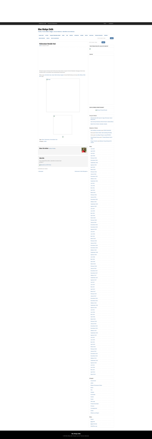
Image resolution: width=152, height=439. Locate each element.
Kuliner (81, 35)
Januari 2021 (93, 197)
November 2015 (94, 328)
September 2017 (94, 277)
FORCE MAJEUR (107, 130)
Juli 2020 (93, 208)
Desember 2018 (94, 245)
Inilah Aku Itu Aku (42, 23)
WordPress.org (94, 426)
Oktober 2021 (94, 178)
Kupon (86, 35)
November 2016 (94, 300)
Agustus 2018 (94, 254)
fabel (43, 139)
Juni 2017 (93, 284)
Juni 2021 (93, 185)
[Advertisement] (47, 11)
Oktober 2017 (94, 275)
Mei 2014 (93, 369)
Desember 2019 (94, 224)
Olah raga (91, 35)
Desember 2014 (94, 353)
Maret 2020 (93, 217)
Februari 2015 (94, 349)
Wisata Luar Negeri (55, 38)
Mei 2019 (93, 236)
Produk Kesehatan (98, 35)
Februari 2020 (94, 220)
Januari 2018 (93, 268)
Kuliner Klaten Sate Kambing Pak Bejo (103, 132)
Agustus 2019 (94, 229)
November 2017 (94, 273)
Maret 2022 (93, 169)
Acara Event (41, 35)
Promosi (106, 35)
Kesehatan (76, 35)
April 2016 (93, 316)
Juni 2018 (93, 257)
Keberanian (47, 139)
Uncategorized (42, 38)
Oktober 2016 (94, 303)
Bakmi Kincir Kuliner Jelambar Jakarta (99, 124)
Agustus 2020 (94, 206)
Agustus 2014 (94, 362)
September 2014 (94, 360)
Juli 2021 (93, 183)
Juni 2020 (93, 211)
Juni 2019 (93, 234)
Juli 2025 (93, 148)
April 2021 (93, 190)
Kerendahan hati (53, 139)
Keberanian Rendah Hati (47, 43)
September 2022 (94, 162)
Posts (105, 23)
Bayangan (41, 171)
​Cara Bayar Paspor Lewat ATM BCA (103, 135)
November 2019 (94, 227)
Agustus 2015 (94, 335)
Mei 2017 (93, 286)
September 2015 (94, 332)
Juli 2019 (93, 231)
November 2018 (94, 247)
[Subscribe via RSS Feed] (45, 165)
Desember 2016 (94, 298)
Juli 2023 (93, 153)
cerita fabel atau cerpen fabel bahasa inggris (54, 75)
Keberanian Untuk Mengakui (81, 171)
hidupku (71, 35)
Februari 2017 (94, 293)
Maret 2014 (93, 374)
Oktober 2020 (94, 201)
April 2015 (93, 344)
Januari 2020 (93, 222)
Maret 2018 (93, 263)
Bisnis (63, 35)
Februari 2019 (94, 240)
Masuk (92, 419)
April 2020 (93, 215)
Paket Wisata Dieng (95, 137)
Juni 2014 (93, 367)
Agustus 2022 (94, 165)
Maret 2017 (93, 291)
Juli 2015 (93, 337)
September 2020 (94, 204)
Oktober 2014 (94, 358)
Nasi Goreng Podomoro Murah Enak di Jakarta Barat (102, 121)
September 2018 (94, 252)
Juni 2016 (93, 312)
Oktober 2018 (94, 250)
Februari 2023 (94, 158)
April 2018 (93, 261)
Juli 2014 (93, 365)
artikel (46, 35)
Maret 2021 (93, 192)
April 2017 (93, 289)
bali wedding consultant (96, 130)
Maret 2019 (93, 238)
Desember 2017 (94, 270)
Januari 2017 (93, 296)
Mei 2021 (93, 188)
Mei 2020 (93, 213)
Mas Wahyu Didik (45, 29)
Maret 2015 (93, 346)
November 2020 (94, 199)
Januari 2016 (93, 323)
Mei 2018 (93, 259)
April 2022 (93, 167)
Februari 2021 (94, 194)
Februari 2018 (94, 266)
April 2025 (93, 151)
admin (40, 45)
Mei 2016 (93, 314)
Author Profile (52, 148)
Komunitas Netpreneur (52, 23)
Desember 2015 (94, 326)
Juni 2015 (93, 339)
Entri (93, 421)
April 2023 (93, 155)
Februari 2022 (94, 171)
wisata (48, 38)
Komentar (94, 423)
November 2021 (94, 176)
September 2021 (94, 181)
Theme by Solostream (84, 435)
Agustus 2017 (94, 280)
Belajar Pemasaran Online (55, 35)
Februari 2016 (94, 321)
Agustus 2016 (94, 307)
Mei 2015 (93, 342)
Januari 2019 (93, 243)
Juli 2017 (93, 282)
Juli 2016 (93, 309)
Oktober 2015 (94, 330)
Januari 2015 (93, 351)
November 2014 (94, 355)
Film (67, 35)
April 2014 (93, 372)
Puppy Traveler (94, 141)
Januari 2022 (93, 174)
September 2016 (94, 305)
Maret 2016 (93, 319)
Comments (111, 23)
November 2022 (94, 160)
